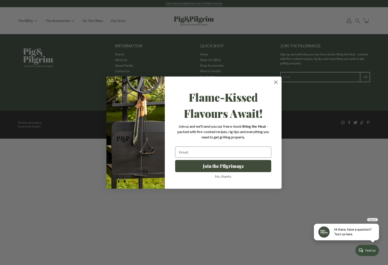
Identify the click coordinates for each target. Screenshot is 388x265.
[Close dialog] (276, 82)
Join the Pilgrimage (223, 166)
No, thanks (223, 176)
